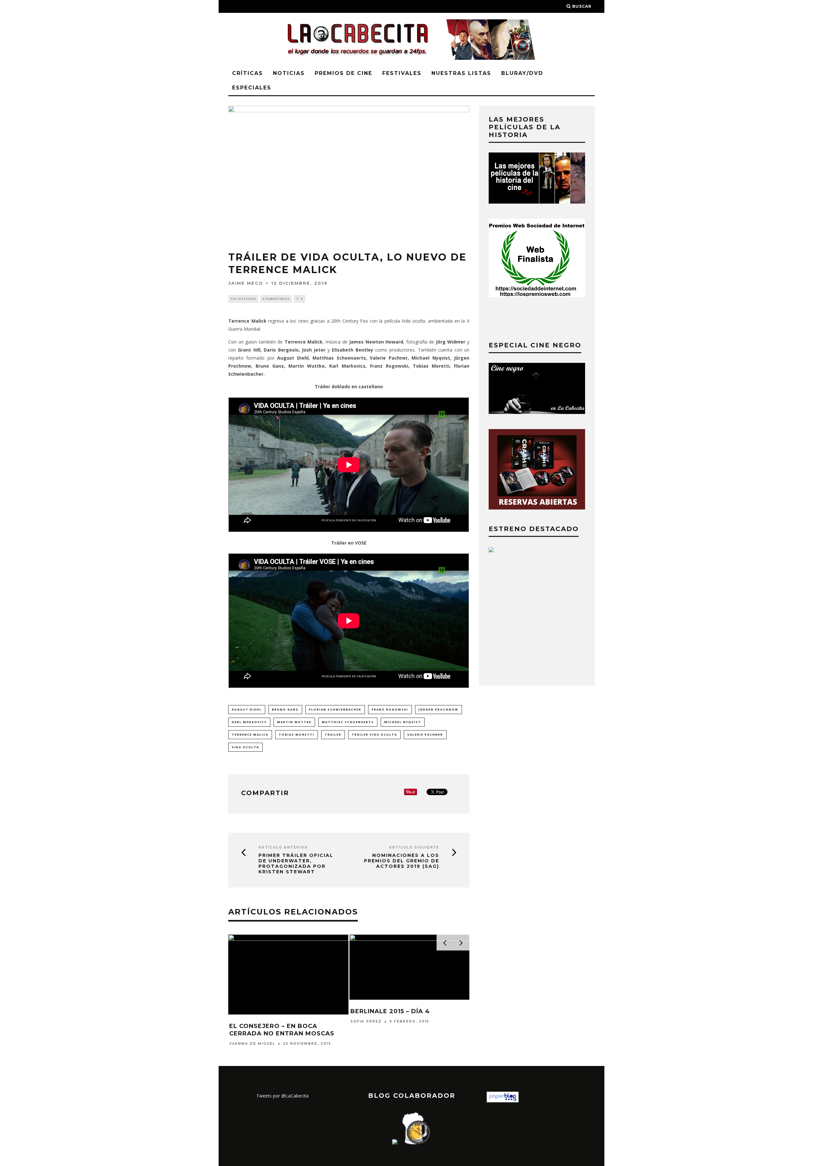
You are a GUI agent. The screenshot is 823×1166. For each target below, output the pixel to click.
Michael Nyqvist (402, 722)
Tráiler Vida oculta (374, 734)
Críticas (247, 73)
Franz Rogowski (390, 709)
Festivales (401, 73)
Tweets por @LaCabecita (282, 1096)
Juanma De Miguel (252, 1044)
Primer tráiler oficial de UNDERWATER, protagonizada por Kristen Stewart (295, 863)
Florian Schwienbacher (335, 709)
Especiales (251, 88)
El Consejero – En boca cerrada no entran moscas (281, 1030)
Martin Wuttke (294, 722)
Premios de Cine (343, 73)
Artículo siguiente (414, 847)
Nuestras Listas (461, 73)
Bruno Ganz (285, 709)
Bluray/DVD (522, 73)
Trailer (333, 734)
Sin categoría (243, 298)
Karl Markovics (249, 722)
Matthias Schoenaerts (348, 722)
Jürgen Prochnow (438, 709)
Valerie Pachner (425, 734)
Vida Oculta (245, 747)
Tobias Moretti (296, 734)
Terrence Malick (250, 734)
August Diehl (247, 709)
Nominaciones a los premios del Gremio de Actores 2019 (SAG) (401, 861)
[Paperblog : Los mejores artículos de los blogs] (503, 1100)
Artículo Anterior (283, 847)
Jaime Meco (245, 282)
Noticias (289, 73)
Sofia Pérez (366, 1021)
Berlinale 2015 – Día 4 (390, 1011)
